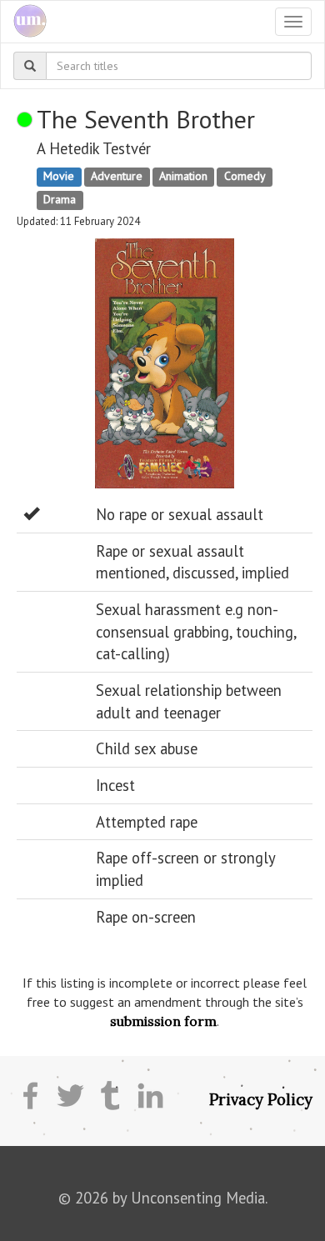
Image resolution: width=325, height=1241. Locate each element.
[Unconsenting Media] (24, 22)
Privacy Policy (260, 1099)
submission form (163, 1021)
